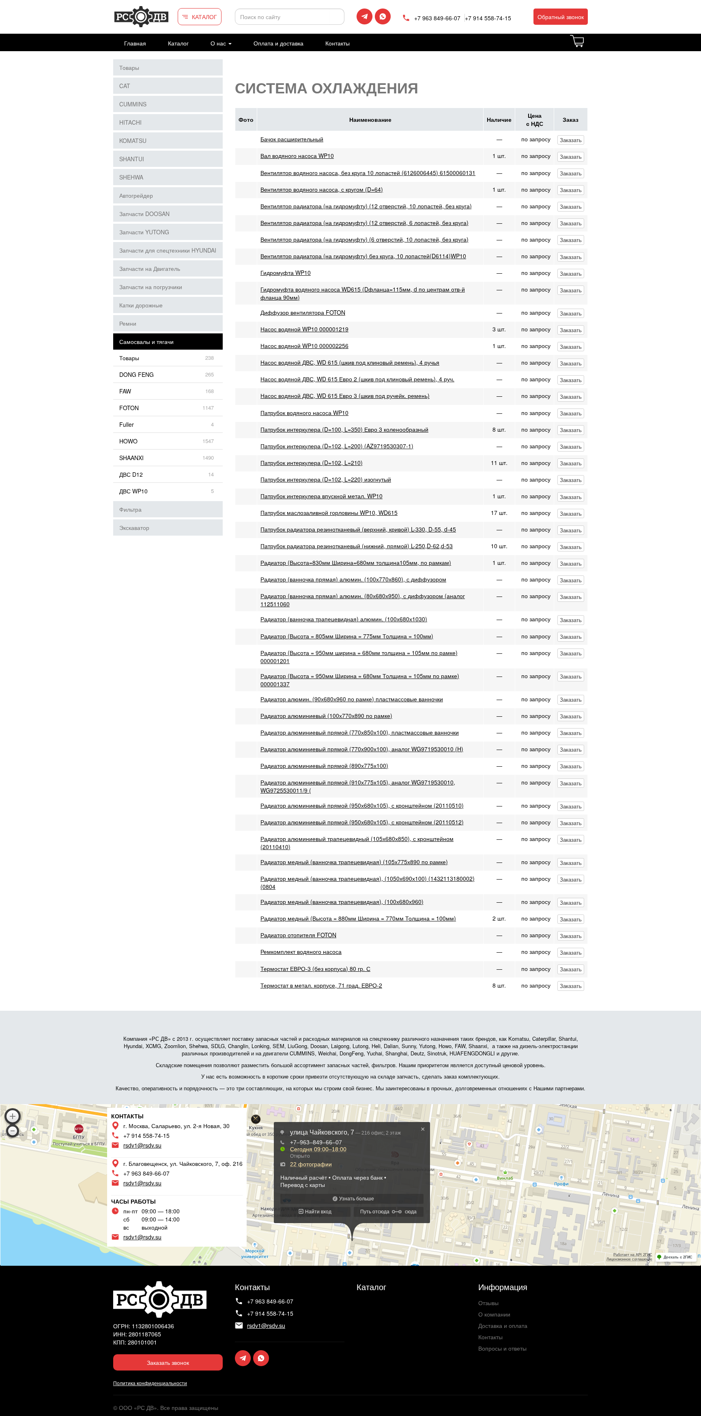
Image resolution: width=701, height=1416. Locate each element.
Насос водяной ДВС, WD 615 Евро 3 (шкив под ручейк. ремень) (345, 395)
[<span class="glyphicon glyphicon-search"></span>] (337, 17)
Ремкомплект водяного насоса (301, 951)
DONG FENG (136, 374)
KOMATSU (132, 140)
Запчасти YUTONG (144, 232)
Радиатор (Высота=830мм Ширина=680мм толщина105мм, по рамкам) (355, 562)
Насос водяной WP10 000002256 (304, 346)
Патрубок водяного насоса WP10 (304, 413)
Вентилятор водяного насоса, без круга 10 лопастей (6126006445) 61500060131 (367, 173)
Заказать (571, 140)
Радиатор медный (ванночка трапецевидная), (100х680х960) (342, 901)
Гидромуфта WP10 (285, 272)
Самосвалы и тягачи (146, 341)
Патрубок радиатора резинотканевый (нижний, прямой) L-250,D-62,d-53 (356, 546)
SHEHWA (131, 177)
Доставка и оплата (502, 1325)
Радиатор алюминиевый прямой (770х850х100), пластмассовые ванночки (359, 732)
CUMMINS (132, 104)
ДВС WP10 (133, 491)
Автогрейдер (136, 195)
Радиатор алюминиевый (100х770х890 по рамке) (326, 715)
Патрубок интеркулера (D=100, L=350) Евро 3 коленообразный (344, 429)
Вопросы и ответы (502, 1348)
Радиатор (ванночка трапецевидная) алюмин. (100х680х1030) (343, 619)
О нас (219, 43)
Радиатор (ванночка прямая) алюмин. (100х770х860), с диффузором (353, 579)
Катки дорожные (141, 305)
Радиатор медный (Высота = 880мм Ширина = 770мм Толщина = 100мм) (358, 918)
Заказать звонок (168, 1362)
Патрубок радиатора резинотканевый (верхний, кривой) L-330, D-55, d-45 (358, 529)
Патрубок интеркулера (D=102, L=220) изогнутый (325, 479)
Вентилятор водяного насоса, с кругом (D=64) (321, 189)
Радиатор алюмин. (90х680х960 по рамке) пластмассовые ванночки (351, 699)
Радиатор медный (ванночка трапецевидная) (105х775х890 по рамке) (354, 862)
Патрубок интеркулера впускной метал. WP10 (321, 496)
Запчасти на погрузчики (150, 287)
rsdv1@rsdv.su (142, 1145)
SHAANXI (131, 458)
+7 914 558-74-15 (488, 18)
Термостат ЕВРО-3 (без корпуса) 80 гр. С (315, 968)
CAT (124, 86)
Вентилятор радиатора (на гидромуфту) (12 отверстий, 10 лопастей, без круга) (366, 206)
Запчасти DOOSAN (144, 214)
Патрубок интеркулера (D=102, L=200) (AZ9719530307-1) (336, 446)
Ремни (127, 323)
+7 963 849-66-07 (437, 18)
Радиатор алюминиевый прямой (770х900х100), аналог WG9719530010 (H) (361, 749)
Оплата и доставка (278, 43)
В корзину (587, 46)
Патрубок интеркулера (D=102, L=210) (311, 462)
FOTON (129, 408)
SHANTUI (131, 159)
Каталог (178, 43)
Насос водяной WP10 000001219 (304, 329)
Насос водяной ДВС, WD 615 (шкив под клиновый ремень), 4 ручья (349, 362)
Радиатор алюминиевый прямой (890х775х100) (324, 765)
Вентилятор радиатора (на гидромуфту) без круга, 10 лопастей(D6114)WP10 (363, 256)
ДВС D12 (131, 474)
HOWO (128, 441)
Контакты (337, 43)
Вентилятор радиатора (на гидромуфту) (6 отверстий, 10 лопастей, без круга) (364, 239)
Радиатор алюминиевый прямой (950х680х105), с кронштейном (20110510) (362, 805)
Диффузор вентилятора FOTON (302, 312)
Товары (129, 67)
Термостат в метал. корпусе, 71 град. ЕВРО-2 (321, 985)
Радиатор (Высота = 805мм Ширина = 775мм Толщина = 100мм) (346, 636)
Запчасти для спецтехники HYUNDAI (167, 250)
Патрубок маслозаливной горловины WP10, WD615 (329, 512)
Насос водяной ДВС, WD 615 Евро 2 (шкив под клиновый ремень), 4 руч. (357, 379)
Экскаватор (134, 527)
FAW (125, 391)
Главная (135, 43)
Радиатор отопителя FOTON (298, 935)
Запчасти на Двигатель (149, 268)
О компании (494, 1314)
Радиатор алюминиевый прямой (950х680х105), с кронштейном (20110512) (362, 822)
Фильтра (130, 509)
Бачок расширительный (291, 139)
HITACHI (130, 122)
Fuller (126, 424)
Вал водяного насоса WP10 (297, 155)
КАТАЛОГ (204, 17)
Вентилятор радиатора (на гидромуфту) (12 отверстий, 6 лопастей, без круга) (364, 222)
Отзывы (488, 1303)
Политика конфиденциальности (150, 1382)
